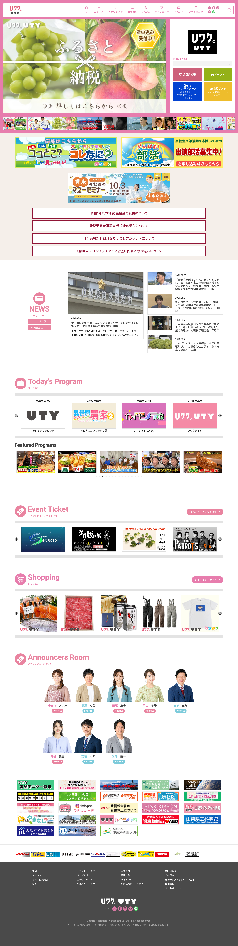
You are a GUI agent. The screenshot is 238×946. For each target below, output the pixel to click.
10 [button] (125, 475)
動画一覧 (125, 875)
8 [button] (119, 475)
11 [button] (128, 475)
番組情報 (132, 11)
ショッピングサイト (207, 579)
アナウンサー (39, 875)
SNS (34, 884)
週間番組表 (189, 74)
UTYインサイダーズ (187, 91)
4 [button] (106, 475)
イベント (179, 11)
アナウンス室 (115, 11)
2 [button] (99, 475)
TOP (86, 11)
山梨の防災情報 (40, 879)
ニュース (98, 11)
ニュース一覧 (39, 321)
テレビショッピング (203, 64)
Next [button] (220, 415)
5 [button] (109, 475)
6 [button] (112, 475)
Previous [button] (16, 415)
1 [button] (96, 475)
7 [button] (115, 475)
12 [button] (132, 475)
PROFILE (57, 711)
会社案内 (169, 875)
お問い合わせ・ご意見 (132, 884)
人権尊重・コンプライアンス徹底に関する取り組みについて (119, 251)
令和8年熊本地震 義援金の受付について (119, 213)
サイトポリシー (173, 888)
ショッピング (195, 11)
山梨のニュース (84, 879)
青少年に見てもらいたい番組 (179, 879)
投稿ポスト (218, 91)
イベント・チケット (87, 870)
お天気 (146, 11)
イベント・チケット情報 (204, 511)
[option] (43, 415)
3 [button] (102, 475)
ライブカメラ (161, 11)
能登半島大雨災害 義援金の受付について (119, 225)
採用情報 (169, 884)
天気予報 (125, 870)
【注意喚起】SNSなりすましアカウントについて (119, 238)
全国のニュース (39, 327)
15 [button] (141, 475)
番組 (34, 870)
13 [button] (135, 475)
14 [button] (138, 475)
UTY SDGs (170, 870)
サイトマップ (128, 879)
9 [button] (122, 475)
